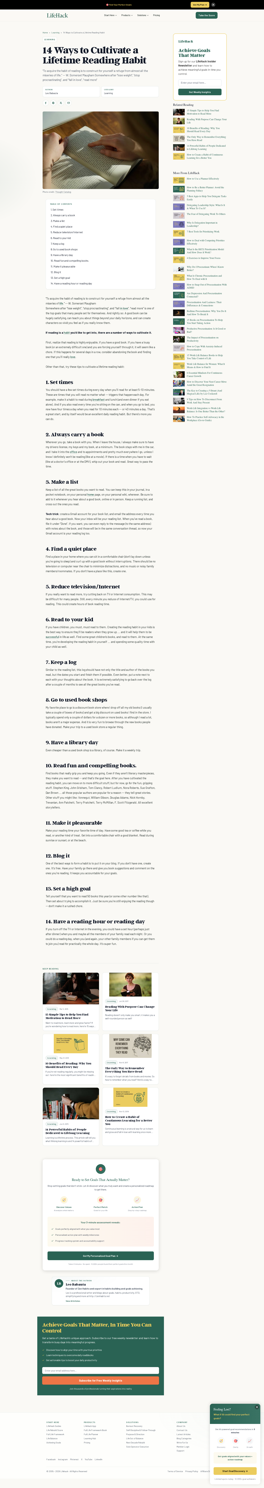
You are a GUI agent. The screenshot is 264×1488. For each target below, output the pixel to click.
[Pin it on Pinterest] (53, 103)
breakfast (99, 399)
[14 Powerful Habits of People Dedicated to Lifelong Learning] (71, 1103)
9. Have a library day (62, 254)
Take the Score (206, 15)
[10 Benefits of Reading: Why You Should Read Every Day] (71, 1043)
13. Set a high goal (60, 277)
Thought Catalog (63, 192)
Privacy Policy (191, 1471)
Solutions (141, 15)
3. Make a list (58, 220)
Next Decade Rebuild (135, 1442)
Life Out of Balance (134, 1438)
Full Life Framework (55, 1434)
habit (67, 332)
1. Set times (57, 209)
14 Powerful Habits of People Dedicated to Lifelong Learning (68, 1131)
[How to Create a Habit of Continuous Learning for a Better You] (130, 1097)
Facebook (51, 1459)
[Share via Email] (69, 103)
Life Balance (51, 1438)
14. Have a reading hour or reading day (71, 283)
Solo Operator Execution (137, 1446)
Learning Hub (90, 1438)
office (73, 452)
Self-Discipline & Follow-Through (141, 1430)
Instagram (63, 1459)
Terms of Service (175, 1471)
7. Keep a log (57, 243)
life (61, 303)
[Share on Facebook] (46, 103)
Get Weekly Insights (200, 92)
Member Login (183, 1446)
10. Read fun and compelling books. (70, 260)
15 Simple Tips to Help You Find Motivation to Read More (67, 1016)
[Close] (213, 5)
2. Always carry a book (63, 215)
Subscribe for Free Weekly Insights (100, 1380)
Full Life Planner (91, 1434)
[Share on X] (61, 103)
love (72, 357)
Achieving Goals (53, 1442)
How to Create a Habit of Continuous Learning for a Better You (129, 1120)
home (90, 494)
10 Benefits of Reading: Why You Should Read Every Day (68, 1065)
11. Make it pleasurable (63, 266)
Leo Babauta (51, 93)
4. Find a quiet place (61, 226)
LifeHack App (90, 1426)
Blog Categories (184, 1438)
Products (125, 15)
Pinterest (74, 1459)
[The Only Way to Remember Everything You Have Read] (130, 1046)
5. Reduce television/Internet (67, 232)
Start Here (109, 15)
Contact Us (182, 1430)
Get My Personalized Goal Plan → (100, 1255)
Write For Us (182, 1442)
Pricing (156, 15)
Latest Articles (184, 1434)
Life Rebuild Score (54, 1430)
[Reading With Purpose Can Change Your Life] (130, 985)
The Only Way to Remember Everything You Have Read (125, 1069)
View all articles (73, 1301)
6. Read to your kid (61, 237)
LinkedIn (98, 1459)
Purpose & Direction (135, 1434)
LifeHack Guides (53, 1426)
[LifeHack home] (57, 15)
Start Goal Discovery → (235, 1470)
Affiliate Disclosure (209, 1471)
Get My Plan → (200, 4)
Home (45, 32)
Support (180, 1450)
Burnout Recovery (134, 1426)
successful (52, 637)
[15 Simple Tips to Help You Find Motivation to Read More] (71, 988)
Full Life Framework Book (95, 1430)
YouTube (88, 1459)
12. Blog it (56, 272)
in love (124, 308)
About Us (181, 1426)
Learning (55, 32)
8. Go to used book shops (64, 249)
